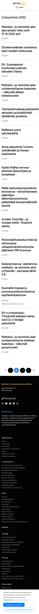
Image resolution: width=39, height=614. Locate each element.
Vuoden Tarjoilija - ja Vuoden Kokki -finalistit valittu (17, 222)
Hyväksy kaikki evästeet (14, 605)
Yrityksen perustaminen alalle (12, 579)
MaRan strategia (7, 514)
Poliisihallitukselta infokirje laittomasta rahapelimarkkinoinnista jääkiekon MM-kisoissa (19, 245)
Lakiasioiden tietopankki (10, 545)
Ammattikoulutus (8, 475)
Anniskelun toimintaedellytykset (13, 468)
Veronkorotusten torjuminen (12, 465)
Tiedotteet (5, 446)
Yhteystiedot (7, 584)
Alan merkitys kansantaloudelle (13, 566)
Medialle (5, 527)
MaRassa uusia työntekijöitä (11, 131)
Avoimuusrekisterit (8, 519)
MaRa (4, 493)
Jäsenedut (5, 504)
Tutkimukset (6, 571)
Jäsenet (4, 497)
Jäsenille (5, 533)
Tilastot (4, 574)
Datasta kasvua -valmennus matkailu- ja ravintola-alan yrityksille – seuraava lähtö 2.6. (19, 269)
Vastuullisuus (6, 564)
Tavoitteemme (7, 462)
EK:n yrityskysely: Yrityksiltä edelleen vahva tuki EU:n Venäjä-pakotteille (18, 318)
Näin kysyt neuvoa (8, 540)
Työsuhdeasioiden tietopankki (12, 542)
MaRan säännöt (7, 517)
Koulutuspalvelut (8, 499)
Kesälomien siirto (8, 478)
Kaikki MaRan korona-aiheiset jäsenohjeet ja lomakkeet (16, 171)
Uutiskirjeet (6, 547)
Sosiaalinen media (8, 454)
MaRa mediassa (7, 512)
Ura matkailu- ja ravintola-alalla (13, 576)
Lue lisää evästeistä (21, 600)
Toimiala (5, 557)
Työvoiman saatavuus (9, 483)
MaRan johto (6, 588)
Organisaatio (6, 509)
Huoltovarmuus (7, 561)
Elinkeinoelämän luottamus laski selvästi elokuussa (19, 49)
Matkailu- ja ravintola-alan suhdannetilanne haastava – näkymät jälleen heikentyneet (19, 90)
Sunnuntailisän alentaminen (12, 488)
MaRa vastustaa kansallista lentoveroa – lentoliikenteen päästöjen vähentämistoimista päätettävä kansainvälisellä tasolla (19, 196)
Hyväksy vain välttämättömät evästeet (19, 609)
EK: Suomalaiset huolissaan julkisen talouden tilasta (14, 68)
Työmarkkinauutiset (9, 552)
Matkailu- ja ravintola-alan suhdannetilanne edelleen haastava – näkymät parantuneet (19, 342)
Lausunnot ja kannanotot (11, 449)
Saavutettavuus (7, 473)
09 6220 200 (10, 398)
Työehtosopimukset (9, 537)
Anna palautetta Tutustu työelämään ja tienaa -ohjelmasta (17, 150)
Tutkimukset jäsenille (9, 550)
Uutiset (4, 441)
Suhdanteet (6, 569)
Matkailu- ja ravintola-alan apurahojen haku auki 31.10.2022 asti (19, 30)
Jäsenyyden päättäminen (11, 507)
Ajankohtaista (7, 438)
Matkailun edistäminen (10, 470)
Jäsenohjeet (6, 444)
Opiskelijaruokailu (8, 485)
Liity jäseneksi (7, 502)
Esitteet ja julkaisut (8, 456)
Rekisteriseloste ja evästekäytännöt (14, 522)
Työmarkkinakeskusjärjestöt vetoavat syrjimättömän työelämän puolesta (20, 112)
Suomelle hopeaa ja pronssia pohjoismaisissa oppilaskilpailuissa (18, 291)
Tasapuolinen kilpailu (9, 480)
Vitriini (4, 451)
